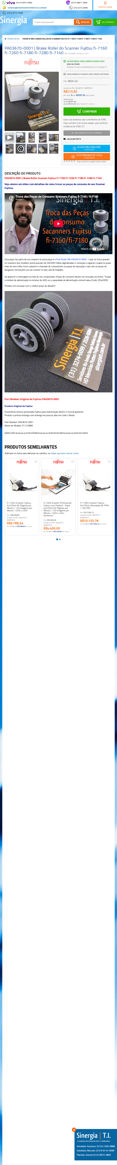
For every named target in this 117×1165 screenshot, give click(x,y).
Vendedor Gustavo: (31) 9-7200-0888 (96, 1146)
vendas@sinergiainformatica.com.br (27, 7)
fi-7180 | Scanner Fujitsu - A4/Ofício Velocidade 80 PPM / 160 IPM (94, 505)
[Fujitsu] (32, 62)
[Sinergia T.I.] (13, 21)
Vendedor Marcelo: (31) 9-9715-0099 (95, 1150)
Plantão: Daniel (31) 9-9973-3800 (94, 1155)
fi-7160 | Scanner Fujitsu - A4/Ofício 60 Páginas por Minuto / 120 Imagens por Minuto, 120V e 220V (19, 507)
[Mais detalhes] (22, 482)
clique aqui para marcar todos (65, 453)
